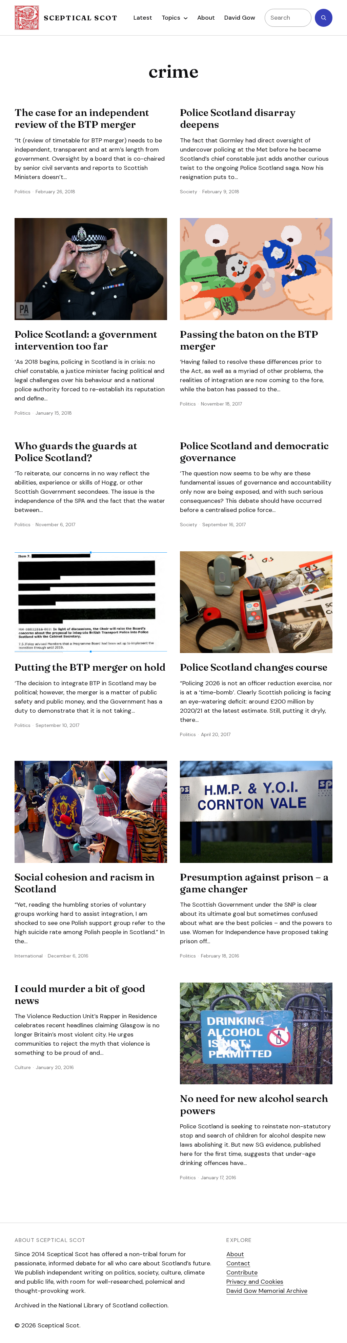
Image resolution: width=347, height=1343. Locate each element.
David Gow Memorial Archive (266, 1291)
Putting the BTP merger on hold (90, 667)
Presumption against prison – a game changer (254, 883)
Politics (22, 192)
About (235, 1254)
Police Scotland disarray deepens (237, 118)
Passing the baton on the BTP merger (249, 340)
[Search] (323, 18)
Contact (238, 1263)
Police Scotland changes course (253, 667)
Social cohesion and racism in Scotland (85, 883)
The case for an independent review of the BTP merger (82, 118)
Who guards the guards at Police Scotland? (76, 452)
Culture (23, 1067)
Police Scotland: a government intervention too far (86, 340)
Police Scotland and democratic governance (254, 452)
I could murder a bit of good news (80, 995)
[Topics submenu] (185, 17)
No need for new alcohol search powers (254, 1104)
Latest (143, 18)
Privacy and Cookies (254, 1282)
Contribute (242, 1272)
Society (188, 192)
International (29, 956)
